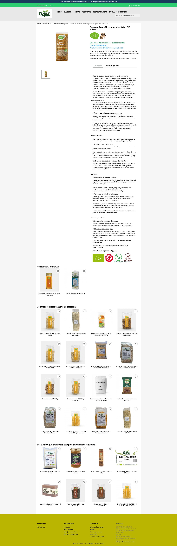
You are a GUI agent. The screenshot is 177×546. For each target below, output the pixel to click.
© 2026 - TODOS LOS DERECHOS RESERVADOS (88, 544)
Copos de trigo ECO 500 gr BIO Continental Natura (50, 432)
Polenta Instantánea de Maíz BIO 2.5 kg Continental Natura (101, 367)
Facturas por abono (96, 532)
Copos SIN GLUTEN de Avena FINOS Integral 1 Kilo (50, 367)
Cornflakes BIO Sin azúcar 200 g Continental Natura (101, 432)
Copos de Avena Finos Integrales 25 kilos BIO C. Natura (101, 399)
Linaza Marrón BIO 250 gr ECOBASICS (101, 504)
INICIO (59, 12)
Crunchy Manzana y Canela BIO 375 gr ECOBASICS (127, 334)
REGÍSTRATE (86, 12)
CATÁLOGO (67, 12)
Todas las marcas (100, 12)
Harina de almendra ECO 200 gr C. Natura (50, 472)
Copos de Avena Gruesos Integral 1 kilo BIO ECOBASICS (75, 367)
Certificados (41, 527)
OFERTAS (76, 12)
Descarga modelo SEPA (71, 534)
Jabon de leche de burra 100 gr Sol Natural (50, 504)
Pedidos (92, 529)
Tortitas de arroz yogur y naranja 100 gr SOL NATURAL (101, 334)
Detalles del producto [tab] (112, 66)
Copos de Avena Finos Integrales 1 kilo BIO (50, 334)
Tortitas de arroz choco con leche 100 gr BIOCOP (127, 399)
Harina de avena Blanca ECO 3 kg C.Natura (127, 472)
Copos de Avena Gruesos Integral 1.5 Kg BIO (127, 432)
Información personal (96, 527)
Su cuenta (94, 523)
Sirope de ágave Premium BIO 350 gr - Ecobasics (49, 294)
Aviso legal (67, 527)
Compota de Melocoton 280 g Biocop (76, 472)
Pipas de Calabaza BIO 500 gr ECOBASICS (76, 504)
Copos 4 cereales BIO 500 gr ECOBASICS (75, 399)
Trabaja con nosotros (118, 12)
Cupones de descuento (97, 537)
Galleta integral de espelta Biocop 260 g (101, 472)
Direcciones (93, 534)
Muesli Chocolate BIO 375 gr (50, 399)
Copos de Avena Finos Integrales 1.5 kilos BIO (76, 334)
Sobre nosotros (68, 529)
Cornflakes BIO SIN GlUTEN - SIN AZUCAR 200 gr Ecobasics (76, 432)
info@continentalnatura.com (125, 542)
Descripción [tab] (98, 66)
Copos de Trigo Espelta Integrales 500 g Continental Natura (126, 367)
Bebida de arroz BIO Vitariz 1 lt (75, 293)
